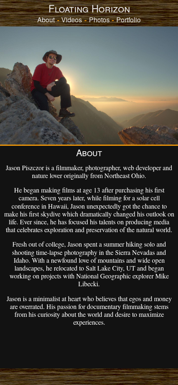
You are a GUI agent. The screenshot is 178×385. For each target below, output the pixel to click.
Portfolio (128, 19)
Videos (71, 19)
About (46, 19)
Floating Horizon (89, 8)
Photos (99, 19)
